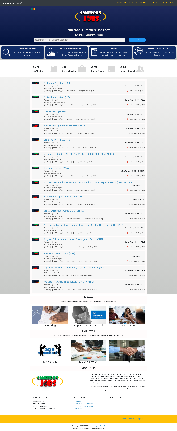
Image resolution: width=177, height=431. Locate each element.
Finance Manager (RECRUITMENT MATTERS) (66, 125)
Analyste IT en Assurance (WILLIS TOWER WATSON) (69, 281)
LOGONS (78, 401)
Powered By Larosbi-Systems (132, 418)
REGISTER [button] (163, 3)
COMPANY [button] (143, 3)
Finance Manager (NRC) (55, 111)
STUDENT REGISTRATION (84, 406)
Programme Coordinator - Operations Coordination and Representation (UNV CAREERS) (88, 182)
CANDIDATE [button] (133, 3)
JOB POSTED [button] (121, 3)
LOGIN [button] (171, 3)
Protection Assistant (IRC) (57, 83)
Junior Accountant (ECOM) (57, 168)
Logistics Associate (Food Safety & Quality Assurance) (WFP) (74, 267)
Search (137, 40)
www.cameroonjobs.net (12, 3)
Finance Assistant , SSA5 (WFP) (59, 253)
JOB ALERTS (79, 408)
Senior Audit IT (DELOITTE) (57, 139)
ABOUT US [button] (153, 3)
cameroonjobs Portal (97, 426)
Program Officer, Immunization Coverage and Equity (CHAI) (74, 239)
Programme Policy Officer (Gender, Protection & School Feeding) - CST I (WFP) (83, 225)
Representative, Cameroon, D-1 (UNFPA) (64, 210)
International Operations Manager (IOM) (64, 196)
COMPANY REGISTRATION (84, 404)
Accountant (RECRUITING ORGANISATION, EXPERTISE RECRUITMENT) (79, 154)
